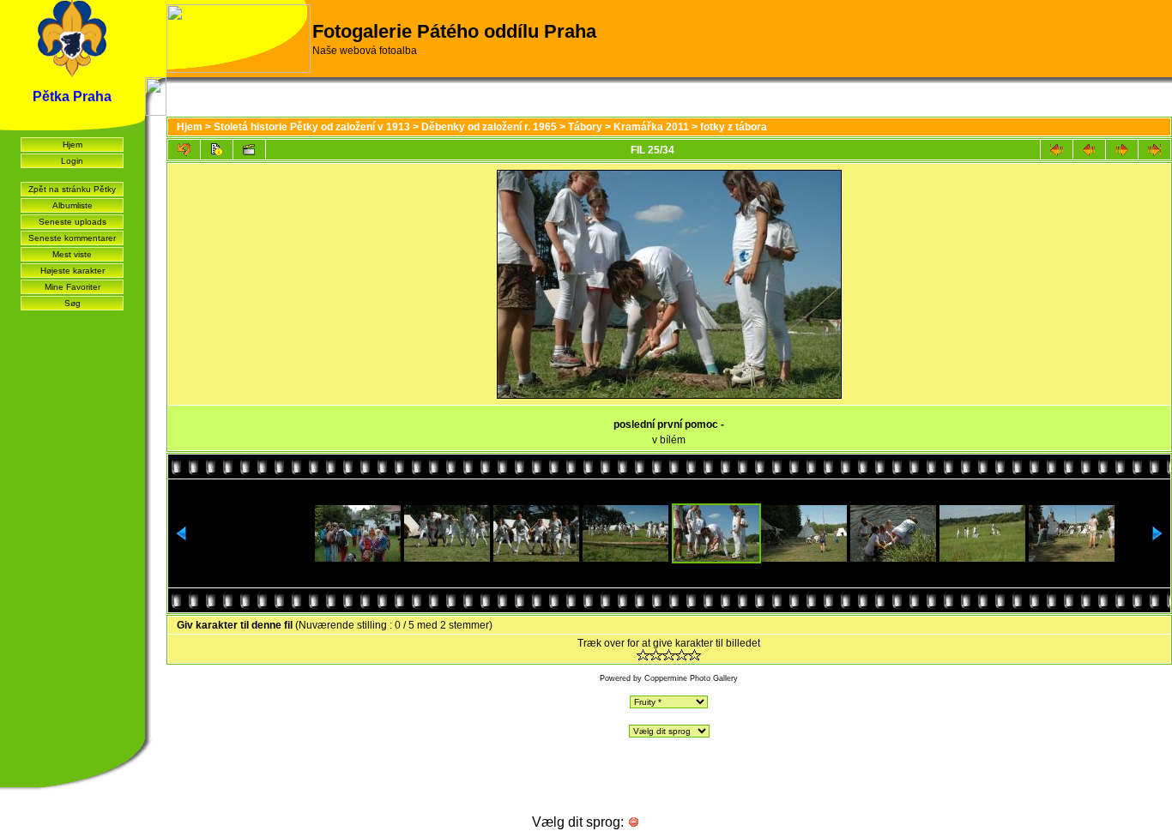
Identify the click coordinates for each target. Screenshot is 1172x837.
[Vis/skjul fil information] (217, 150)
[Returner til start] (1056, 150)
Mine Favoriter (72, 287)
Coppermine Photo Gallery (691, 678)
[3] (668, 654)
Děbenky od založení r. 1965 (489, 127)
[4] (681, 654)
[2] (655, 654)
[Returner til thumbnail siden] (184, 150)
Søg (72, 303)
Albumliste (72, 205)
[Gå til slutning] (1154, 150)
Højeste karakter (72, 270)
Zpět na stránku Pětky (72, 189)
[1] (643, 654)
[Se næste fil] (1122, 150)
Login (72, 161)
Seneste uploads (72, 221)
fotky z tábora (733, 127)
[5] (694, 654)
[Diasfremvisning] (249, 150)
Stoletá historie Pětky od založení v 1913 (312, 127)
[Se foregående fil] (1089, 150)
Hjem (72, 144)
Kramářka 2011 (651, 127)
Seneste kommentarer (72, 238)
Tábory (585, 127)
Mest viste (72, 254)
